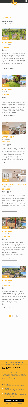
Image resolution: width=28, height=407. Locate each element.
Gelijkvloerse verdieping (14, 184)
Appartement (8, 137)
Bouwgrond (7, 42)
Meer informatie (9, 68)
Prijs (13, 24)
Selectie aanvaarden (14, 403)
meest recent (6, 24)
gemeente (19, 24)
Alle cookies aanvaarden (14, 400)
